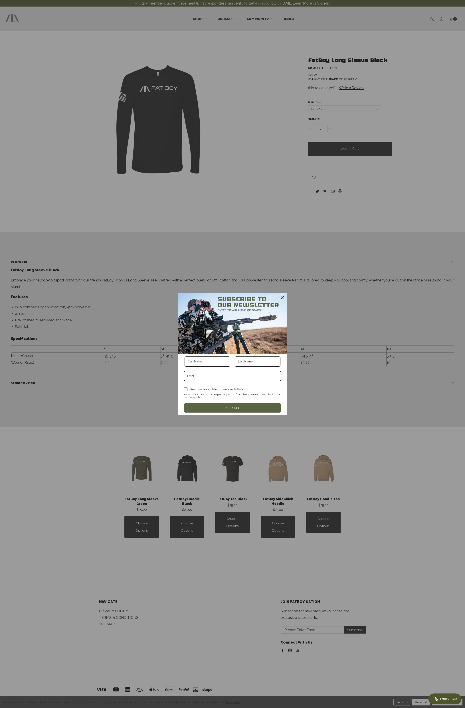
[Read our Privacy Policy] (279, 395)
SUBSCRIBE (233, 408)
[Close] (282, 297)
